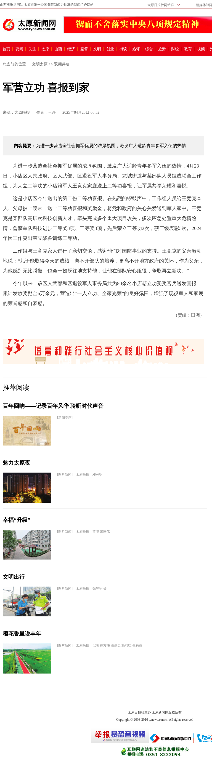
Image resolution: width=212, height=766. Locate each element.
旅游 (162, 49)
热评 (136, 49)
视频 (201, 49)
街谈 (123, 49)
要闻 (19, 49)
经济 (71, 49)
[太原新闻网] (29, 25)
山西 (58, 49)
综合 (149, 49)
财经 (175, 49)
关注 (32, 49)
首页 (6, 49)
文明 (97, 49)
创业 (110, 49)
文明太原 (39, 64)
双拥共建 (62, 64)
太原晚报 (22, 112)
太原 (45, 49)
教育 (188, 49)
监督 (84, 49)
